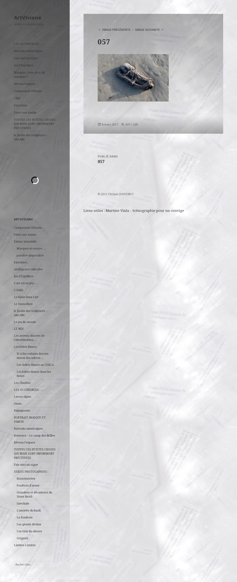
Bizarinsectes (26, 478)
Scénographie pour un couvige (158, 210)
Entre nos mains (25, 112)
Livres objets (22, 397)
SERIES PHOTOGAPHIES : (31, 472)
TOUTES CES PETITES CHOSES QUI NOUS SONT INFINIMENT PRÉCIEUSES (35, 124)
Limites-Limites (25, 545)
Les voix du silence (29, 531)
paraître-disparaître (30, 255)
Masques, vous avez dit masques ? (29, 75)
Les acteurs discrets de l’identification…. (29, 338)
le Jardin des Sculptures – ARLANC (30, 137)
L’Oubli (18, 290)
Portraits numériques (28, 51)
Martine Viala (117, 210)
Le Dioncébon (23, 304)
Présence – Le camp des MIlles (34, 435)
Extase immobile (25, 241)
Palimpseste (22, 411)
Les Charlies (22, 383)
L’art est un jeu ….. (26, 283)
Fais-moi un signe (26, 58)
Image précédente (116, 30)
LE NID (19, 329)
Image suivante (147, 30)
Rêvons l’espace (24, 84)
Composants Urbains (28, 91)
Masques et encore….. (31, 248)
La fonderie (25, 517)
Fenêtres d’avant (28, 485)
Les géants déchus (29, 524)
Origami (22, 538)
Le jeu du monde (25, 322)
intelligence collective (28, 269)
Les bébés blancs (25, 347)
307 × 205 (131, 124)
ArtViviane (27, 17)
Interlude (23, 503)
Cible (17, 98)
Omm (18, 404)
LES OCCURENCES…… (29, 44)
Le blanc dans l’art (26, 297)
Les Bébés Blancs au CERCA (35, 365)
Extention (20, 105)
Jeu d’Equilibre (23, 65)
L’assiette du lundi (29, 510)
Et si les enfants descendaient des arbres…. (33, 356)
